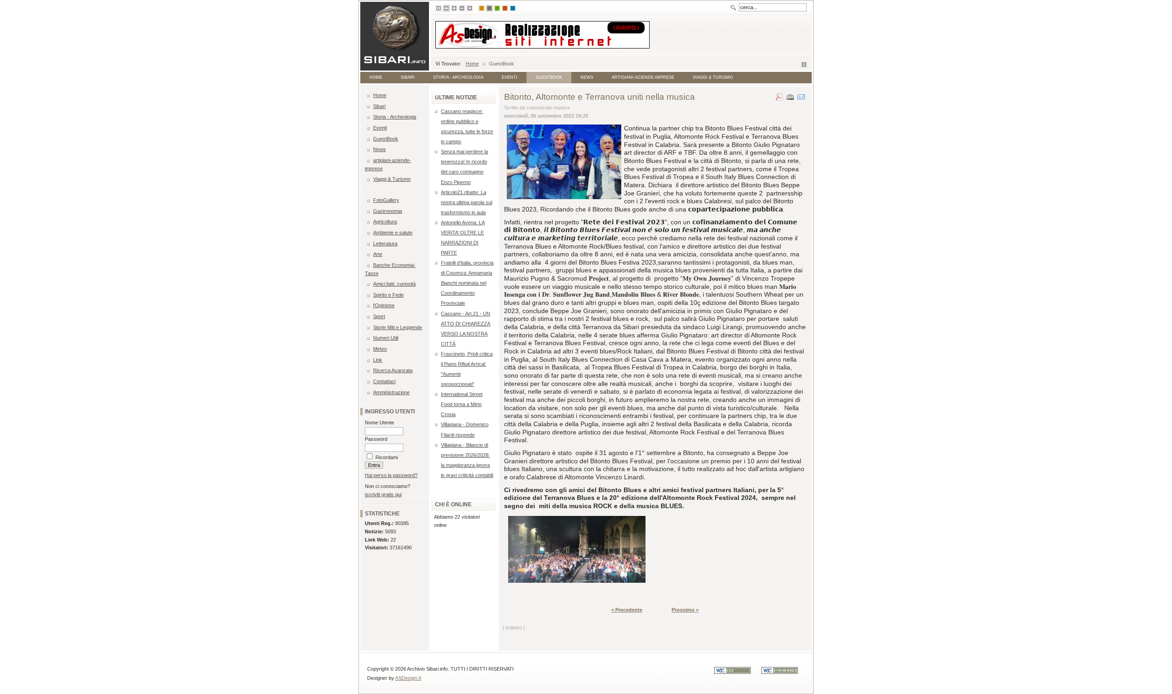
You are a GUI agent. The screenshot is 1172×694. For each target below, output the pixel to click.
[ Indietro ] (514, 627)
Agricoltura (385, 221)
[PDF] (779, 95)
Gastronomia (387, 211)
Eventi (509, 77)
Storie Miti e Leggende (397, 327)
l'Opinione (384, 305)
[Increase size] (454, 8)
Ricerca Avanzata (392, 370)
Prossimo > (685, 610)
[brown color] (489, 8)
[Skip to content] (804, 66)
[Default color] (481, 8)
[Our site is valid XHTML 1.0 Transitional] (784, 672)
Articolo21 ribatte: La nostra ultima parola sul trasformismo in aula (466, 202)
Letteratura (385, 243)
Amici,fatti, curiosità (394, 284)
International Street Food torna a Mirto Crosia (462, 404)
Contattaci (384, 381)
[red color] (505, 8)
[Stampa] (790, 95)
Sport (379, 316)
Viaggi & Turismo (713, 77)
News (587, 77)
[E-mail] (801, 95)
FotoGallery (386, 200)
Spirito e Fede (388, 295)
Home (472, 63)
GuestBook (549, 77)
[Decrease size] (462, 8)
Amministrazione (391, 392)
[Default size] (470, 8)
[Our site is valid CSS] (737, 672)
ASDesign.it (408, 678)
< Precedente (626, 610)
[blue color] (513, 8)
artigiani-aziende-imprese (643, 77)
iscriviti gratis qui (383, 494)
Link (377, 360)
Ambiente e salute (392, 232)
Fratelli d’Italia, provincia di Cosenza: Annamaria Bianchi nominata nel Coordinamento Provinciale (467, 283)
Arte (377, 254)
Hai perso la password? (391, 475)
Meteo (380, 349)
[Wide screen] (446, 8)
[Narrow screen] (438, 8)
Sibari (408, 77)
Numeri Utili (385, 338)
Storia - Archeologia (458, 77)
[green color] (497, 8)
